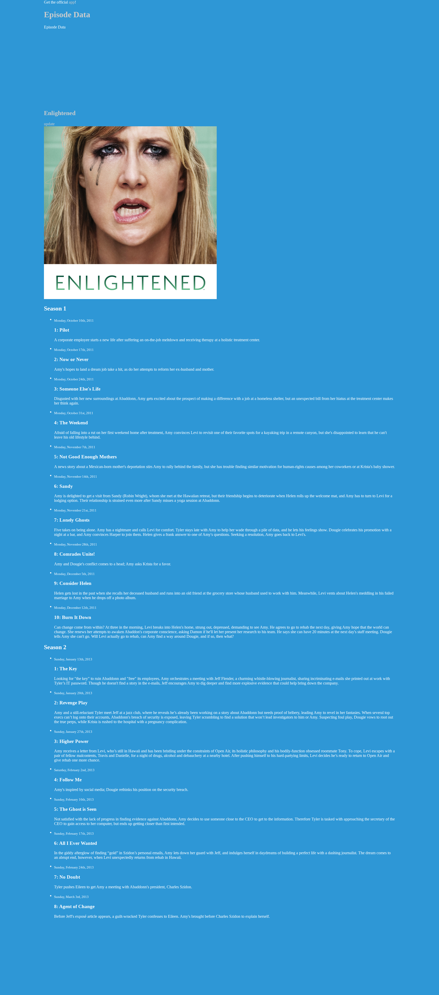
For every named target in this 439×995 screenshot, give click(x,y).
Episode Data (67, 14)
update (49, 124)
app (72, 2)
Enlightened (59, 113)
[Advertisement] (219, 69)
